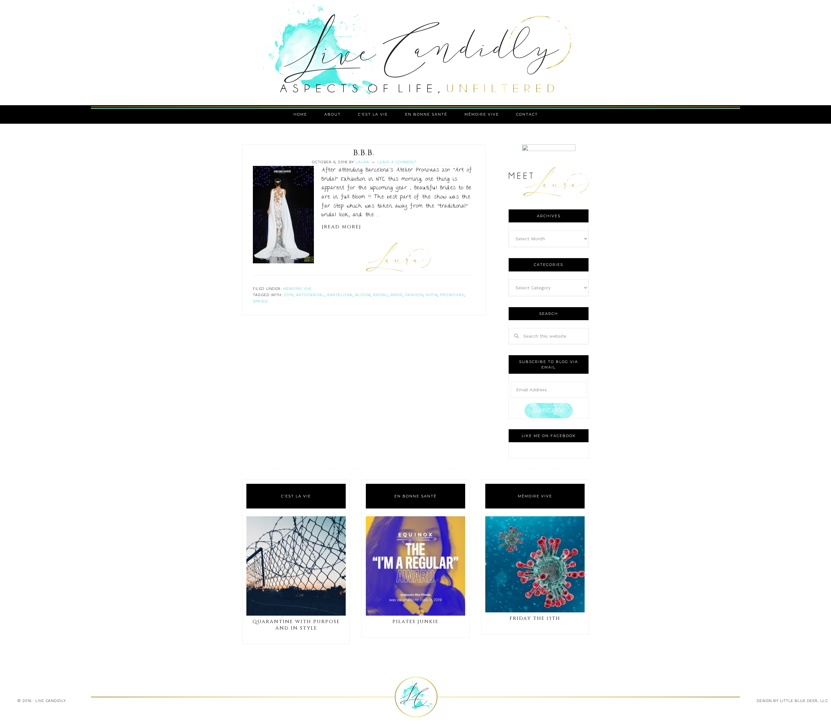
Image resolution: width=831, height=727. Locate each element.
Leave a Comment (397, 162)
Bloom (363, 295)
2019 (288, 295)
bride (397, 295)
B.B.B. (364, 152)
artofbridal (310, 295)
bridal (380, 295)
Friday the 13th (535, 618)
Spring (260, 301)
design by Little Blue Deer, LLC (792, 700)
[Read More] (341, 226)
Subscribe (549, 410)
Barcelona (340, 295)
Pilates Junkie (415, 621)
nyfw (431, 295)
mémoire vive (297, 288)
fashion (414, 295)
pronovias (452, 295)
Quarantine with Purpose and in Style (296, 625)
